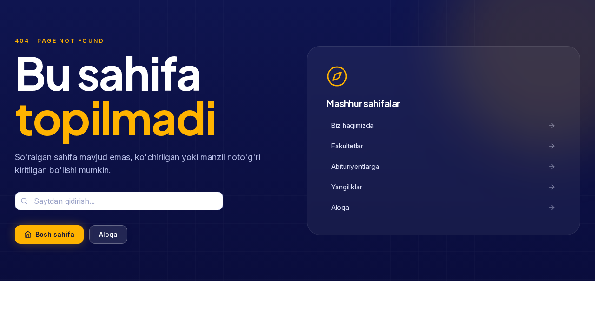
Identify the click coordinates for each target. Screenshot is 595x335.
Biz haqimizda (352, 125)
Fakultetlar (347, 146)
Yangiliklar (346, 187)
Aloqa (340, 207)
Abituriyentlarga (355, 166)
